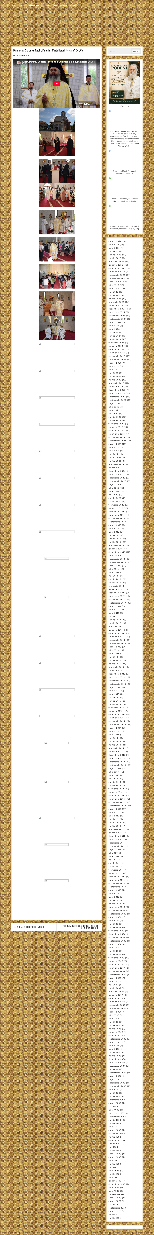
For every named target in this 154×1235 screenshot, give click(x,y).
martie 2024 (114, 339)
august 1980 (114, 1198)
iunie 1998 (113, 1110)
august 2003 (115, 1076)
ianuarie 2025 (115, 305)
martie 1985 (114, 1174)
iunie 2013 (113, 775)
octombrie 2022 (116, 397)
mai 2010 (113, 900)
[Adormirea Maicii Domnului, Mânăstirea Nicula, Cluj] (124, 160)
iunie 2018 (113, 572)
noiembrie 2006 (116, 1002)
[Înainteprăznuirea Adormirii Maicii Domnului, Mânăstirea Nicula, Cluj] (124, 215)
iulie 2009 (113, 920)
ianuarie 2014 (115, 751)
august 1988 (114, 1157)
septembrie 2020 (117, 481)
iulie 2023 (113, 366)
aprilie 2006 (114, 1025)
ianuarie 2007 (115, 995)
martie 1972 (114, 1218)
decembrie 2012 (116, 795)
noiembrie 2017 (116, 596)
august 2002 (115, 1079)
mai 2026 (113, 251)
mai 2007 (113, 985)
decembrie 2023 (117, 349)
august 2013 (114, 768)
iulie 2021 (113, 447)
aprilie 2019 (114, 539)
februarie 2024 (116, 342)
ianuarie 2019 (115, 549)
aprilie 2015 (114, 701)
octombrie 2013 (116, 762)
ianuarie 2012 (115, 833)
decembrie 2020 (117, 471)
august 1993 (114, 1130)
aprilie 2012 (114, 822)
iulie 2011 (113, 853)
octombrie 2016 (116, 640)
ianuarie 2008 (115, 961)
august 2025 (115, 282)
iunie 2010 (113, 897)
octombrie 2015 (116, 680)
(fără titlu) (124, 106)
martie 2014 (114, 745)
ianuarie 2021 (115, 468)
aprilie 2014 (114, 741)
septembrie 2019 (117, 522)
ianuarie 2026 (115, 265)
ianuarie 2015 (115, 711)
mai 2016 (113, 657)
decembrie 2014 (116, 714)
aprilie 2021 (114, 457)
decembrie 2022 (117, 390)
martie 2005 (114, 1056)
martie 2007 (114, 988)
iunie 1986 (113, 1171)
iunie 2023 (114, 370)
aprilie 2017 (114, 620)
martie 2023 (114, 380)
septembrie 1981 (117, 1194)
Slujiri (22, 5)
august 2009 (115, 917)
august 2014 (114, 728)
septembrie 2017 (117, 603)
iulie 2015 (113, 691)
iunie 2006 (114, 1018)
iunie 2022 (114, 410)
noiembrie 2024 (116, 312)
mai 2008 (113, 951)
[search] (79, 5)
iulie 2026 (113, 244)
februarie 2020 (116, 505)
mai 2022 (113, 413)
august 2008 (115, 944)
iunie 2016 (113, 653)
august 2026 (115, 241)
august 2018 (114, 566)
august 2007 (115, 978)
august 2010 (114, 890)
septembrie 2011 (117, 846)
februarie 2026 (116, 261)
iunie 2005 (114, 1049)
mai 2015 (113, 697)
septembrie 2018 (117, 562)
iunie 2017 (113, 613)
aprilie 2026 (114, 255)
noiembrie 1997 (116, 1113)
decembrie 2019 (116, 511)
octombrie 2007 (116, 971)
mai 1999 (113, 1106)
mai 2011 (113, 860)
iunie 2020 (114, 491)
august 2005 (115, 1042)
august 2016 (114, 647)
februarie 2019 (116, 545)
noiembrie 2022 (116, 393)
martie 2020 (114, 501)
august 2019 (114, 525)
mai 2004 (113, 1069)
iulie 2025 (113, 285)
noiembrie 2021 (116, 434)
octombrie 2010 (116, 883)
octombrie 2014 (116, 721)
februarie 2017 (116, 626)
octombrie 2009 (116, 910)
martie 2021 (114, 461)
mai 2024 (113, 332)
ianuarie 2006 (115, 1032)
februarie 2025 (116, 302)
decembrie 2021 (116, 430)
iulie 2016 (113, 650)
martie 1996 (114, 1123)
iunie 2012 (113, 816)
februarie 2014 (116, 748)
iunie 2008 (114, 947)
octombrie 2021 (116, 437)
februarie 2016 (116, 667)
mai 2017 (113, 616)
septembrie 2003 (117, 1073)
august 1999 (114, 1103)
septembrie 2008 (117, 941)
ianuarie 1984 (115, 1181)
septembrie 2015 (117, 684)
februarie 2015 (116, 708)
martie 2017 (114, 623)
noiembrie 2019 (116, 515)
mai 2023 (113, 373)
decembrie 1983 (116, 1184)
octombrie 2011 (116, 843)
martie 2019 (114, 542)
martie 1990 (114, 1150)
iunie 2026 (114, 248)
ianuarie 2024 (115, 346)
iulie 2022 (113, 407)
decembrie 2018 (116, 552)
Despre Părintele (60, 5)
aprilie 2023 (114, 376)
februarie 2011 (116, 870)
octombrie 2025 (116, 275)
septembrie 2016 (117, 643)
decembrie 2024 (117, 309)
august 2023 (115, 363)
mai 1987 (113, 1167)
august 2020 (115, 484)
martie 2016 (114, 664)
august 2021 (114, 444)
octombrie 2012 (116, 802)
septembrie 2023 (117, 359)
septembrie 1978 (117, 1208)
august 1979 (114, 1201)
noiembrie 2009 (116, 907)
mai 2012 (113, 819)
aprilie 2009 (114, 927)
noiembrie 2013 (116, 758)
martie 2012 (114, 826)
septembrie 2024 (117, 319)
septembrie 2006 (117, 1008)
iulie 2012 (113, 812)
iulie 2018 (113, 569)
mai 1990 (113, 1147)
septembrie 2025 (117, 278)
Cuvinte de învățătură (35, 5)
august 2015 (114, 687)
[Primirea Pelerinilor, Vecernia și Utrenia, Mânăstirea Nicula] (124, 187)
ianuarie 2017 (115, 630)
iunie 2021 (113, 451)
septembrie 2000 (117, 1086)
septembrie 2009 (117, 914)
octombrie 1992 (116, 1133)
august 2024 (115, 322)
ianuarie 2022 (115, 427)
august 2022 (115, 403)
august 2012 (114, 809)
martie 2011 (114, 866)
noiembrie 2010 (116, 880)
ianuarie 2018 (115, 589)
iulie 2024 (113, 326)
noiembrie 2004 (116, 1062)
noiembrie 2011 (116, 839)
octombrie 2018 (116, 559)
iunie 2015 (113, 694)
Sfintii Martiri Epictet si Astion (29, 927)
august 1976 (114, 1211)
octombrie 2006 (116, 1005)
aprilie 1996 (114, 1120)
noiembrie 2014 (116, 718)
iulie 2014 (113, 731)
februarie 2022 (116, 424)
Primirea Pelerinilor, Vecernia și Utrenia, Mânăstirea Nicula (124, 200)
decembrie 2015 (116, 674)
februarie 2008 (116, 958)
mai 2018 (113, 576)
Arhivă (72, 5)
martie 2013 (114, 785)
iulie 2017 (113, 609)
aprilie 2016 (114, 660)
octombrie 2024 (116, 315)
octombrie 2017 (116, 599)
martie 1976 (114, 1214)
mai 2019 (113, 535)
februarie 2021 (116, 464)
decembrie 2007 (117, 964)
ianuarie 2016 (115, 670)
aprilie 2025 (114, 295)
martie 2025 (114, 299)
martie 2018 (114, 582)
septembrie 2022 (117, 400)
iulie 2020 (113, 488)
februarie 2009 (116, 931)
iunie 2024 (114, 329)
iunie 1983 (113, 1187)
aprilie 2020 (114, 498)
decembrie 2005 (117, 1035)
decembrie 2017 (116, 593)
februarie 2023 (116, 383)
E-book (49, 5)
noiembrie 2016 (116, 637)
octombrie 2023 (116, 356)
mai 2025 (113, 292)
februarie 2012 (116, 829)
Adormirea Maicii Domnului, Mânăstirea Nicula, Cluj (124, 172)
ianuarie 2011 (115, 873)
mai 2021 (113, 454)
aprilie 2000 (114, 1096)
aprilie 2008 (114, 954)
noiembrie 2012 (116, 799)
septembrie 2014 (117, 724)
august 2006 (115, 1012)
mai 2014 (113, 738)
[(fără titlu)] (124, 83)
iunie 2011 (113, 856)
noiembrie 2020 (116, 474)
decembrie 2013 (116, 755)
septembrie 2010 (117, 887)
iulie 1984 (113, 1177)
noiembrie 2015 (116, 677)
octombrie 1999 (116, 1100)
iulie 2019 (113, 528)
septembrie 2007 (117, 975)
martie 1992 (114, 1137)
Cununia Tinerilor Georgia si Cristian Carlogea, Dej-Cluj (81, 927)
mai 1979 (113, 1204)
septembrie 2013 (117, 765)
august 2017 (114, 606)
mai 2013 (113, 778)
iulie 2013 (113, 772)
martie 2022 (114, 420)
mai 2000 (113, 1093)
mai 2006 (113, 1022)
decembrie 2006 (117, 998)
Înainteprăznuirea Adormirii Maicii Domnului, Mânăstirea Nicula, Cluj (124, 227)
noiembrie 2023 (116, 353)
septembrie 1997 (117, 1116)
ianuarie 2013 (115, 792)
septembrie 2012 (117, 806)
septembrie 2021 (117, 440)
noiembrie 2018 (116, 555)
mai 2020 (113, 495)
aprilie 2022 (114, 417)
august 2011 (114, 849)
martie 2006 (114, 1029)
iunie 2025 (114, 288)
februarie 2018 (116, 586)
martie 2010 (114, 904)
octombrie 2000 (116, 1083)
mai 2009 (113, 924)
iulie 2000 (113, 1089)
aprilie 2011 (114, 863)
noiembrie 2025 (116, 272)
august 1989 (114, 1154)
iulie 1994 (113, 1127)
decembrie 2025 (117, 268)
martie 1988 (114, 1164)
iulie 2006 (113, 1015)
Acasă (14, 5)
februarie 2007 (116, 991)
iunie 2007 (114, 981)
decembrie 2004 (117, 1059)
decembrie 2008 (117, 934)
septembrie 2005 (117, 1039)
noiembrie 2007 (116, 968)
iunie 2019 (113, 532)
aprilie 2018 (114, 579)
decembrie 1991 (116, 1140)
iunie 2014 (113, 735)
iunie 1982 (113, 1191)
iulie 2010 (113, 893)
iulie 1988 (113, 1160)
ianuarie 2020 (115, 508)
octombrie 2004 (116, 1066)
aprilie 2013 (114, 782)
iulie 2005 (113, 1045)
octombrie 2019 (116, 518)
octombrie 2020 (116, 478)
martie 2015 (114, 704)
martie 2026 (114, 258)
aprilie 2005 (114, 1052)
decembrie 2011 (116, 836)
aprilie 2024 (114, 336)
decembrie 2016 (116, 633)
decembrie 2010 (116, 876)
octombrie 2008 (116, 937)
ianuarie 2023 (115, 386)
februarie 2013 (116, 789)
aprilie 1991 (114, 1144)
